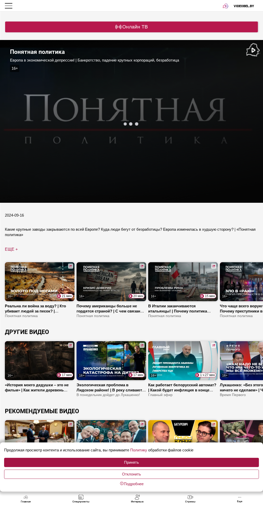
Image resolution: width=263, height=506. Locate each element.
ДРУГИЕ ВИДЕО (27, 332)
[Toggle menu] (9, 5)
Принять (131, 462)
